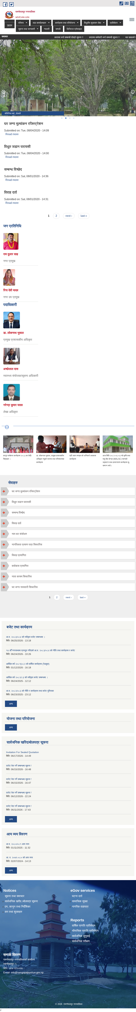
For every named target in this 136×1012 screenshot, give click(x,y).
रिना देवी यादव (10, 290)
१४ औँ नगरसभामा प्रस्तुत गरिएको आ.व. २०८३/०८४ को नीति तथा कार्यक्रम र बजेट (40, 650)
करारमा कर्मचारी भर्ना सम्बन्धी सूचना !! (94, 37)
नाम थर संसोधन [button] (19, 533)
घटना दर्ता (77, 896)
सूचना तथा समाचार (14, 896)
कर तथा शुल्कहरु (13, 911)
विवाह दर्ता (10, 192)
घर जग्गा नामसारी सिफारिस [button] (25, 587)
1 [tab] (61, 118)
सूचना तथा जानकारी (25, 29)
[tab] (68, 491)
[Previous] (3, 91)
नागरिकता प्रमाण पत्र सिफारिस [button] (27, 544)
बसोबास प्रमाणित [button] (20, 565)
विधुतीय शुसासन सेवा (91, 22)
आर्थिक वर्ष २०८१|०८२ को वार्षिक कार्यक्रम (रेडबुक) (27, 664)
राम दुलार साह (10, 254)
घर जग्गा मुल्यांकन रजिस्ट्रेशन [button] (26, 491)
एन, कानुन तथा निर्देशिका (17, 906)
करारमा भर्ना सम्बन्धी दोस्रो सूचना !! (59, 37)
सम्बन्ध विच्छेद (13, 169)
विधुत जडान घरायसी (17, 147)
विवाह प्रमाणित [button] (19, 555)
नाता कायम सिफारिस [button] (22, 576)
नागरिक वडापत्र (80, 906)
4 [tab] (73, 118)
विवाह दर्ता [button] (16, 523)
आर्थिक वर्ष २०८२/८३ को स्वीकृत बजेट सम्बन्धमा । (27, 677)
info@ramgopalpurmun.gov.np (27, 972)
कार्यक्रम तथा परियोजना (64, 22)
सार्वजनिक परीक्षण (81, 941)
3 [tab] (69, 118)
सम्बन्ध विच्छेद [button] (18, 512)
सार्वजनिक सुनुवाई (81, 936)
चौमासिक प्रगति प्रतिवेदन (85, 930)
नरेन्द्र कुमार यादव (13, 405)
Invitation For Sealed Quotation (22, 752)
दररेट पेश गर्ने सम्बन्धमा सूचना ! (19, 765)
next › (69, 215)
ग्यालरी (46, 29)
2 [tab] (65, 118)
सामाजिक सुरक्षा (80, 901)
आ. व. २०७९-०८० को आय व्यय (19, 857)
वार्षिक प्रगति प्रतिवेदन (83, 925)
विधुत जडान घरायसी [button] (21, 502)
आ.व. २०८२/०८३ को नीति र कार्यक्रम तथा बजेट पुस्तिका (30, 690)
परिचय (20, 22)
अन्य (11, 703)
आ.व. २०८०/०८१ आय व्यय (17, 844)
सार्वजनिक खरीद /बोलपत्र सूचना (21, 901)
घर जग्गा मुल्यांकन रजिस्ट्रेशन (23, 124)
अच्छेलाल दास (10, 369)
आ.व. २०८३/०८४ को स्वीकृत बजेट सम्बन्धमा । (25, 637)
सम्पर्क (58, 29)
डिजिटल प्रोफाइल (74, 29)
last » (84, 215)
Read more (12, 134)
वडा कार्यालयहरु (38, 22)
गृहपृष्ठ (9, 25)
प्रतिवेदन (112, 22)
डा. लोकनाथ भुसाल (13, 333)
